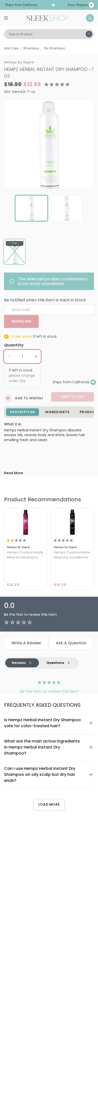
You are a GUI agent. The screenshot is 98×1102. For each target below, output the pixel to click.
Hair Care (11, 48)
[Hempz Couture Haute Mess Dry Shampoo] (25, 522)
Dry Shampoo (54, 48)
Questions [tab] (55, 662)
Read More (13, 473)
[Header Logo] (48, 17)
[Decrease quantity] (9, 356)
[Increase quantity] (36, 356)
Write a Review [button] (26, 643)
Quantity (14, 345)
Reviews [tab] (19, 662)
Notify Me (21, 321)
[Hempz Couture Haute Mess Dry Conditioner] (72, 522)
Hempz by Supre (19, 62)
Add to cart (72, 396)
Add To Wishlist (29, 398)
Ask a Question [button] (71, 643)
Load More (49, 804)
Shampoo (31, 48)
